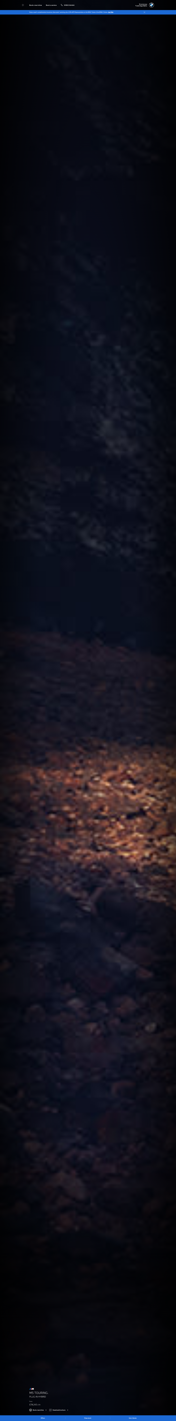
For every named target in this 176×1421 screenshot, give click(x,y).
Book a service (51, 5)
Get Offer (110, 12)
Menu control (23, 5)
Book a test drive (35, 5)
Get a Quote (132, 1418)
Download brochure (59, 1410)
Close (144, 12)
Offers (43, 1418)
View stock (87, 1418)
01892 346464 (69, 5)
